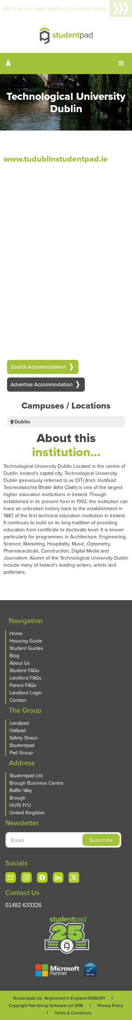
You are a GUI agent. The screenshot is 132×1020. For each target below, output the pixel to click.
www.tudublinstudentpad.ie (56, 159)
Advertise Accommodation (42, 384)
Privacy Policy (110, 1005)
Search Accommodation (38, 366)
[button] (121, 63)
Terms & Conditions (73, 1013)
